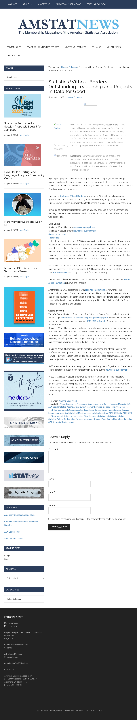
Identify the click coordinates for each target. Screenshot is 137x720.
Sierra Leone (89, 416)
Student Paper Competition (105, 419)
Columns (62, 401)
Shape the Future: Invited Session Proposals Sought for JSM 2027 (23, 126)
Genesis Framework (75, 710)
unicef (71, 422)
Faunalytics (53, 237)
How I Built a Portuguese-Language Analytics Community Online (24, 175)
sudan (129, 419)
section (80, 416)
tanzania (57, 422)
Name (52, 479)
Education (79, 410)
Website (52, 505)
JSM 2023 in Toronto (96, 321)
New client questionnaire (84, 231)
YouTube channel (60, 272)
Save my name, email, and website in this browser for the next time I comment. (89, 519)
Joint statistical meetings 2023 (100, 413)
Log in (99, 710)
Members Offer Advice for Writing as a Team (20, 270)
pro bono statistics (61, 416)
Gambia (98, 410)
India (62, 413)
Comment (53, 449)
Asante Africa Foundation (78, 407)
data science (59, 410)
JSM (116, 413)
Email (51, 492)
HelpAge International (95, 290)
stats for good (77, 419)
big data (106, 407)
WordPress (91, 710)
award (92, 407)
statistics (120, 416)
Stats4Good (72, 401)
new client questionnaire (117, 370)
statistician (100, 416)
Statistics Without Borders (72, 196)
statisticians (111, 416)
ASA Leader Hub (12, 532)
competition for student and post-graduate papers (84, 317)
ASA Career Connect (13, 538)
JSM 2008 (122, 413)
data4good (69, 410)
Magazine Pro (58, 710)
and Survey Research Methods (113, 404)
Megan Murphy (10, 626)
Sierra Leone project (57, 234)
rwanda (73, 416)
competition (116, 407)
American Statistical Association (19, 515)
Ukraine (65, 422)
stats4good (89, 419)
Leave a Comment (74, 97)
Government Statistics (111, 410)
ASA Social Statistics (57, 407)
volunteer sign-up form (84, 227)
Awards (99, 407)
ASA (128, 404)
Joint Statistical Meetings (75, 413)
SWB (50, 422)
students (122, 419)
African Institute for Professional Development (79, 404)
